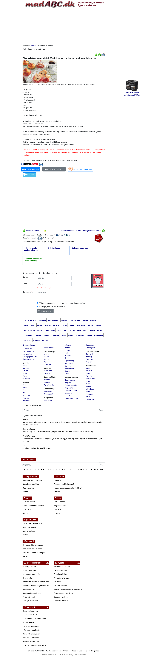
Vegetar (88, 362)
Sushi (67, 373)
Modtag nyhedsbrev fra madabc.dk (52, 306)
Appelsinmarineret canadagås (34, 552)
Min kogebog (27, 354)
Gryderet (68, 355)
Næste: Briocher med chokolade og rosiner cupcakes (81, 230)
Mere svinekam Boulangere (33, 548)
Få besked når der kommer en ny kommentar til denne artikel (62, 303)
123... (102, 469)
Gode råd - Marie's (61, 600)
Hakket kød (48, 400)
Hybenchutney (28, 578)
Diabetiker (89, 359)
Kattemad (47, 373)
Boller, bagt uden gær (31, 611)
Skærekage (90, 345)
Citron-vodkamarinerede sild (33, 505)
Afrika (88, 368)
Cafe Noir (57, 509)
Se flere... (26, 491)
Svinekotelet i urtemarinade (33, 545)
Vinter (25, 373)
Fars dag (26, 398)
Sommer (26, 368)
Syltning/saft (48, 394)
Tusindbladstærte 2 (61, 585)
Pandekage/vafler (71, 398)
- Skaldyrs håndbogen (31, 626)
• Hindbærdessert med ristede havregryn (33, 259)
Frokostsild (27, 509)
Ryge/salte (48, 391)
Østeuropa (90, 399)
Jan (24, 445)
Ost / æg (68, 366)
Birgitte (25, 419)
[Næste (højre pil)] (99, 54)
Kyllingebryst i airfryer (62, 566)
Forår (25, 365)
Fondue (46, 356)
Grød (66, 358)
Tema (25, 376)
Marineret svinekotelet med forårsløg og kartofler (37, 581)
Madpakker (69, 363)
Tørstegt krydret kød (30, 600)
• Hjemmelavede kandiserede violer (31, 249)
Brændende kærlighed (31, 484)
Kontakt (74, 650)
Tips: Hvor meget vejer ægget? (34, 645)
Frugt (66, 352)
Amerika (89, 370)
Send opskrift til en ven (82, 169)
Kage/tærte (69, 388)
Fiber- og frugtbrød (29, 566)
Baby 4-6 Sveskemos (31, 637)
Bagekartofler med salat (32, 593)
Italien (88, 383)
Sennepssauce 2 (29, 589)
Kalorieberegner (28, 351)
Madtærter (68, 393)
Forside (33, 45)
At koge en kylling (29, 622)
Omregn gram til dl (30, 356)
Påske (25, 392)
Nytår (25, 387)
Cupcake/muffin (71, 385)
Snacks (67, 371)
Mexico (88, 386)
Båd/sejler (47, 379)
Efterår (25, 370)
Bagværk (68, 382)
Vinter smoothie (60, 501)
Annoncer (66, 650)
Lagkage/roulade (71, 390)
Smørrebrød (69, 368)
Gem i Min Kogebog (30, 169)
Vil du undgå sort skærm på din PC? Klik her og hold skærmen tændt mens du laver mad (59, 58)
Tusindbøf (57, 581)
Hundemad (48, 370)
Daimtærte (58, 480)
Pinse (25, 390)
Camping (47, 382)
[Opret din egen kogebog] (97, 281)
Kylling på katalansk (30, 570)
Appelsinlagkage (29, 531)
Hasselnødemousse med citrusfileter (68, 488)
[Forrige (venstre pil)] (96, 54)
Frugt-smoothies (60, 505)
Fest (24, 385)
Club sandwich (28, 488)
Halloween (26, 400)
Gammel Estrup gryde (31, 641)
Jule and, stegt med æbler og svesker (68, 589)
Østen (88, 396)
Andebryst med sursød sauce (34, 480)
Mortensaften (49, 347)
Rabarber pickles (60, 574)
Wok (45, 362)
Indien (88, 381)
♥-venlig (89, 356)
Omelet (67, 395)
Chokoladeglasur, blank (31, 634)
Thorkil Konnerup (29, 436)
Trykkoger (47, 364)
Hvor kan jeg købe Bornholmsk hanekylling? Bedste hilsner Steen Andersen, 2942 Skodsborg (58, 431)
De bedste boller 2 (29, 527)
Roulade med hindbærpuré (64, 484)
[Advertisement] (64, 26)
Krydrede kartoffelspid (62, 578)
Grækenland (90, 378)
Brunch (67, 347)
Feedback (30, 174)
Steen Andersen (29, 429)
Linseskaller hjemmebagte (32, 523)
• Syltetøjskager (53, 248)
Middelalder (90, 389)
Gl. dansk (26, 378)
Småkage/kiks (91, 347)
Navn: (25, 277)
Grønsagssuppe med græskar (65, 593)
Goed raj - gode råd (61, 597)
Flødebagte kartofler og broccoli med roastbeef (37, 585)
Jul (45, 345)
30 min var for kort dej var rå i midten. (37, 448)
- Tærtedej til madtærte (31, 630)
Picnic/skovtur (49, 385)
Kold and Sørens (29, 501)
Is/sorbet (68, 345)
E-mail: (26, 283)
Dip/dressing (69, 360)
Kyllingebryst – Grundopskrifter (34, 618)
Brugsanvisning (29, 345)
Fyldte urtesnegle (29, 597)
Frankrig (89, 376)
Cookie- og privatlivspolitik (89, 650)
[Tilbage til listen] (45, 230)
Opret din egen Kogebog (54, 169)
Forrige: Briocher (32, 230)
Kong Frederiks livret (30, 614)
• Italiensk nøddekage (79, 248)
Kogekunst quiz (28, 359)
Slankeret (89, 354)
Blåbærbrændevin (60, 570)
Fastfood (68, 350)
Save (35, 164)
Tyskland (89, 394)
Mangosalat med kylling (31, 574)
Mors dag (26, 395)
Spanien (89, 391)
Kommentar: (28, 292)
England (89, 373)
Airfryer (46, 354)
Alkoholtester (27, 348)
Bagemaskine (70, 380)
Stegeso (47, 359)
